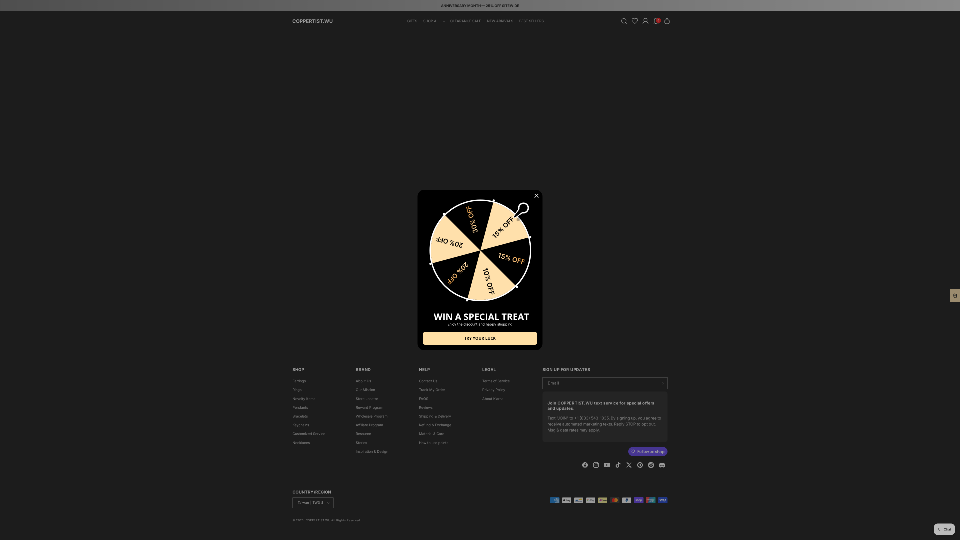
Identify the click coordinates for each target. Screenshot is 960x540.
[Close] (536, 196)
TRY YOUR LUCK (480, 338)
